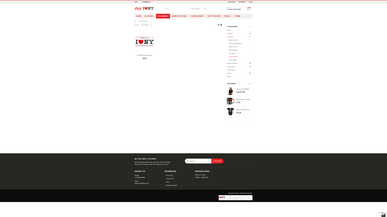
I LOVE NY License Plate (144, 55)
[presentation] (248, 83)
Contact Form (170, 178)
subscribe (217, 161)
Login (250, 2)
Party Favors (231, 70)
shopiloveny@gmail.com (142, 183)
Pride (228, 76)
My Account (231, 2)
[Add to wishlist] (139, 62)
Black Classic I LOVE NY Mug (245, 99)
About (168, 182)
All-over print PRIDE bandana (245, 89)
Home (135, 20)
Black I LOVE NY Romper (244, 110)
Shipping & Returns (171, 185)
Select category (195, 8)
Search (205, 9)
